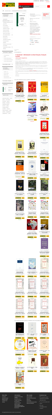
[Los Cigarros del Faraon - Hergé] (19, 377)
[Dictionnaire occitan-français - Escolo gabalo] (19, 145)
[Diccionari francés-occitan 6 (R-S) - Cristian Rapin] (32, 304)
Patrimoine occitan (6, 31)
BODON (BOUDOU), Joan (7, 77)
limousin (8, 108)
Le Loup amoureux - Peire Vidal (32, 367)
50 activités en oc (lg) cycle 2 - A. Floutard (44, 175)
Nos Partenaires (17, 401)
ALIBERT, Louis (6, 71)
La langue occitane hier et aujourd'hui (7, 23)
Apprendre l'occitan (6, 20)
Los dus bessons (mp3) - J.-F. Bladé (44, 194)
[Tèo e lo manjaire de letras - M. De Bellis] (44, 361)
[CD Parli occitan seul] (19, 344)
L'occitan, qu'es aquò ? (18, 400)
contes (10, 110)
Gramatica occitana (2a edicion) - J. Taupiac (20, 367)
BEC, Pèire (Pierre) (6, 76)
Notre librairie (16, 407)
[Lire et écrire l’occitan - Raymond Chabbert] (19, 87)
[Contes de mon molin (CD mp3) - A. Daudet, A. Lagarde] (32, 263)
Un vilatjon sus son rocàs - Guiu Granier (44, 232)
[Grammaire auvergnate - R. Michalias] (44, 107)
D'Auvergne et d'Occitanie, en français (7, 39)
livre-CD (4, 105)
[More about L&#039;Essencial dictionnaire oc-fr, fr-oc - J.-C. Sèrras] (4, 89)
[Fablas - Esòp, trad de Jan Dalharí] (32, 327)
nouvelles (4, 108)
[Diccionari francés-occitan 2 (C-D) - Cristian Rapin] (19, 283)
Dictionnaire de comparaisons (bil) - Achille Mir (20, 273)
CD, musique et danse (6, 34)
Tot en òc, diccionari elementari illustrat (32, 96)
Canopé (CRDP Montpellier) (8, 61)
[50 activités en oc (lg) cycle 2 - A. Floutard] (44, 165)
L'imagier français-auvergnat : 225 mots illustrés (44, 213)
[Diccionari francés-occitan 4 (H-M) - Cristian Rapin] (44, 283)
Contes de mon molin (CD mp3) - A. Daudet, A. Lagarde (32, 273)
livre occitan (8, 99)
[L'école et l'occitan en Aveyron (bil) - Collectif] (19, 165)
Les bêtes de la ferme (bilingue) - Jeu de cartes (32, 233)
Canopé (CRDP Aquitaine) (7, 58)
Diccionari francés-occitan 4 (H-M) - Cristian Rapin (44, 293)
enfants (4, 111)
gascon (8, 101)
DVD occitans (5, 36)
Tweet (32, 40)
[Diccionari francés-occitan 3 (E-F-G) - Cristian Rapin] (32, 283)
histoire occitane (5, 110)
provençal (4, 101)
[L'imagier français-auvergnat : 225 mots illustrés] (44, 205)
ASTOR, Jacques (6, 73)
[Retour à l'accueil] (3, 10)
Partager (36, 40)
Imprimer (32, 44)
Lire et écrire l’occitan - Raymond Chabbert (20, 96)
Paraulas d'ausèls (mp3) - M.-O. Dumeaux (20, 194)
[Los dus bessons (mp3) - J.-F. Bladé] (44, 185)
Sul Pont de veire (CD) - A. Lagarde (32, 194)
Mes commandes (29, 396)
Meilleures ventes (5, 399)
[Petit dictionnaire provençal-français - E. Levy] (32, 145)
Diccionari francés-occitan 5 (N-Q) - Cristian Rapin (20, 313)
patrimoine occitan (6, 98)
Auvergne (7, 102)
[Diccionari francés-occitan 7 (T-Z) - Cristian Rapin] (44, 304)
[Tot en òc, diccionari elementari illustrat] (32, 87)
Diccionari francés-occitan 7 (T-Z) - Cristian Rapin (44, 313)
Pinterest (37, 42)
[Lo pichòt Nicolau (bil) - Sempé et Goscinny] (32, 344)
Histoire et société (6, 30)
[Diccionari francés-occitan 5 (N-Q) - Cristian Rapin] (19, 304)
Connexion (47, 1)
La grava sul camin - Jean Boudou (44, 351)
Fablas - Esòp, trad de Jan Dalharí (32, 334)
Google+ (32, 42)
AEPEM (5, 56)
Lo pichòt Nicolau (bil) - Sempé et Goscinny (32, 351)
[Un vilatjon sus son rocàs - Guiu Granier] (44, 224)
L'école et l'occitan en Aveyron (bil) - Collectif (20, 173)
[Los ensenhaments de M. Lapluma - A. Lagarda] (44, 145)
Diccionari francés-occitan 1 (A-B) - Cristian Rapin (44, 273)
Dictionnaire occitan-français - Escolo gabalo (20, 153)
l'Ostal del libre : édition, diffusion (7, 48)
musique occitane (5, 107)
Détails (15, 50)
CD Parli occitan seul (19, 350)
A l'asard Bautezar (6, 55)
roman (9, 113)
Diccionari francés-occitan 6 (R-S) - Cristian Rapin (32, 313)
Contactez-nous (36, 0)
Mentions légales (17, 404)
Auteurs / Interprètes (6, 68)
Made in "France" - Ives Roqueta (44, 334)
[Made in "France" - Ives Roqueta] (44, 327)
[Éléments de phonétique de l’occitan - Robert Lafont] (44, 243)
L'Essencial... (10, 87)
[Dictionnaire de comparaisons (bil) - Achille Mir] (19, 263)
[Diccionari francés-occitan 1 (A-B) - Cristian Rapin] (44, 263)
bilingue (4, 102)
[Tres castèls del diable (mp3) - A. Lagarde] (19, 205)
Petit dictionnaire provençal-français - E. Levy (32, 153)
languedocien (8, 111)
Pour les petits (5, 25)
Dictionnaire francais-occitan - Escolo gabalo (44, 134)
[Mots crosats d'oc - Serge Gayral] (32, 107)
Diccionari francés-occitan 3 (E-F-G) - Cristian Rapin (32, 293)
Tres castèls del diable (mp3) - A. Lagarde (20, 214)
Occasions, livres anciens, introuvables (7, 45)
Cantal (11, 98)
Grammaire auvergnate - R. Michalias (44, 115)
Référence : (31, 18)
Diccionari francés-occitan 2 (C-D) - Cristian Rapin (20, 293)
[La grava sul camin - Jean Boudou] (44, 344)
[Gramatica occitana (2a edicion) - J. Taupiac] (19, 361)
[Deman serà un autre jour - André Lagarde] (32, 165)
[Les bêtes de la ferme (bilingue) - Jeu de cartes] (32, 224)
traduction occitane (6, 104)
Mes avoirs (28, 399)
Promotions (4, 396)
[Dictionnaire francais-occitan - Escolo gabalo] (44, 126)
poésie (7, 105)
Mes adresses (29, 400)
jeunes (4, 99)
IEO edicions (34, 21)
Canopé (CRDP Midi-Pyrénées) (8, 59)
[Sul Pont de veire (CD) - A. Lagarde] (32, 185)
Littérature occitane (6, 28)
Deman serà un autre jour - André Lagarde (32, 174)
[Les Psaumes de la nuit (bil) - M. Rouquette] (19, 327)
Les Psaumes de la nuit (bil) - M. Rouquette (19, 334)
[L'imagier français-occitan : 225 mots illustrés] (32, 205)
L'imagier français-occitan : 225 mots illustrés (32, 213)
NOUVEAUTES (5, 19)
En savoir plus (16, 49)
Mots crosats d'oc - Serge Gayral (32, 116)
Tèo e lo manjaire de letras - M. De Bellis (44, 367)
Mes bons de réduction (30, 403)
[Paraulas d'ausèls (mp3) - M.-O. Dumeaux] (19, 185)
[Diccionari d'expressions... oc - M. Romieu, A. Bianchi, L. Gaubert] (44, 87)
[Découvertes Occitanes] (9, 5)
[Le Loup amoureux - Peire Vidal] (32, 361)
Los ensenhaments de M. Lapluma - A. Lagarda (44, 154)
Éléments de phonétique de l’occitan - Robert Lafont (44, 253)
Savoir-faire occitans (6, 33)
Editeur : (31, 21)
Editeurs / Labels (7, 52)
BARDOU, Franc (6, 74)
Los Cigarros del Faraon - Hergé (20, 384)
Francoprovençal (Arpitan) (6, 42)
